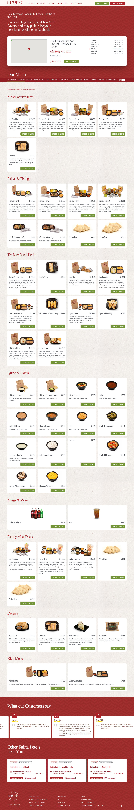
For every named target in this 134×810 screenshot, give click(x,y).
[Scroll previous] (120, 80)
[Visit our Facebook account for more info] (121, 806)
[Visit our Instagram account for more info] (117, 806)
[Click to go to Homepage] (15, 3)
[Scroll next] (123, 80)
